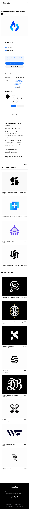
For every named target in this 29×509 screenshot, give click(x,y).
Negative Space (18, 86)
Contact (21, 506)
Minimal (19, 83)
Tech (15, 87)
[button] (26, 114)
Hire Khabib (15, 66)
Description (14, 114)
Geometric (16, 84)
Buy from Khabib (15, 63)
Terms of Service (10, 506)
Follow (21, 105)
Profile (13, 105)
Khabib (4, 14)
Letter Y (16, 81)
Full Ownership (10, 53)
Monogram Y (19, 80)
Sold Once (9, 47)
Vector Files (10, 50)
